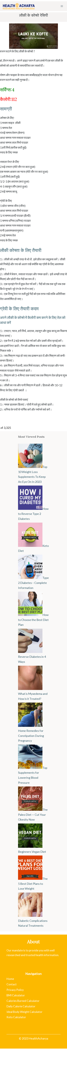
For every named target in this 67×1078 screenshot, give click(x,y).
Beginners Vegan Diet (32, 851)
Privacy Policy (15, 989)
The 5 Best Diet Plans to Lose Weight (33, 883)
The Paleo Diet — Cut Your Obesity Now (33, 814)
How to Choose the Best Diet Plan (33, 619)
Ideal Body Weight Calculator (24, 1011)
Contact (12, 984)
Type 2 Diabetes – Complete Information (33, 582)
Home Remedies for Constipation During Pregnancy (31, 735)
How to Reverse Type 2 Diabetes (33, 513)
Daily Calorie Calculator (21, 1006)
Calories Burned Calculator (23, 1000)
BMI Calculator (16, 995)
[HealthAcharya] (18, 6)
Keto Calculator (16, 1017)
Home (10, 978)
